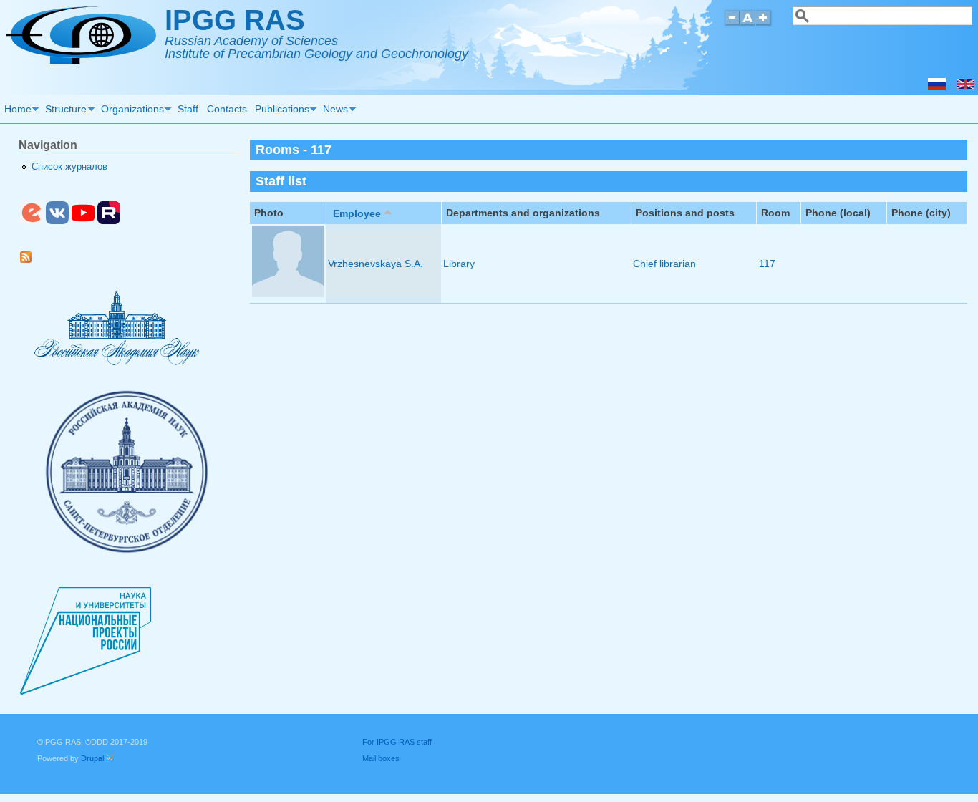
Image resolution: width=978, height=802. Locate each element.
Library (459, 263)
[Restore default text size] (747, 24)
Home (16, 111)
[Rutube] (108, 221)
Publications (280, 111)
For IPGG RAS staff (397, 742)
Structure (64, 111)
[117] (965, 86)
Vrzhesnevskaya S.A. (375, 263)
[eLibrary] (31, 221)
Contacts (227, 109)
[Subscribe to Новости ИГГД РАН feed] (31, 260)
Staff (188, 109)
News (334, 111)
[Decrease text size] (732, 24)
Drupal (96, 758)
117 (767, 263)
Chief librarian (664, 263)
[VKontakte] (57, 221)
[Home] (81, 60)
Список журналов (69, 167)
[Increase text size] (764, 24)
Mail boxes (381, 758)
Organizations (130, 111)
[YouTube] (83, 221)
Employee (357, 213)
